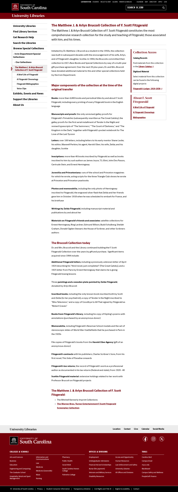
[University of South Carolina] (30, 441)
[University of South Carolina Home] (29, 7)
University (28, 16)
